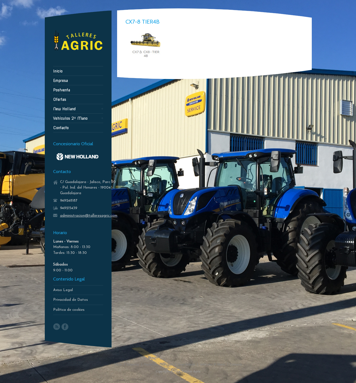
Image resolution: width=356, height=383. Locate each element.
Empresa (60, 80)
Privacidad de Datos (70, 300)
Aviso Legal (63, 290)
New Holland (64, 109)
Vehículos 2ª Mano (70, 118)
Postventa (61, 90)
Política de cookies (69, 310)
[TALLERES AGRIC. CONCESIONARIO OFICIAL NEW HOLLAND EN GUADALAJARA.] (78, 52)
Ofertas (59, 99)
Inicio (58, 71)
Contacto (61, 128)
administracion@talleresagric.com (88, 215)
